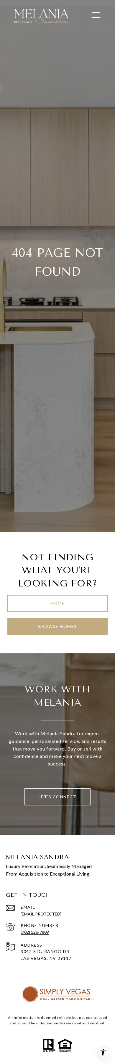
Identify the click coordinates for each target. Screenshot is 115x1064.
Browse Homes (57, 626)
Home (57, 603)
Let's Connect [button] (58, 796)
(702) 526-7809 (35, 932)
